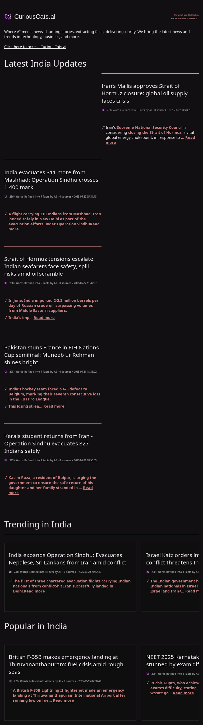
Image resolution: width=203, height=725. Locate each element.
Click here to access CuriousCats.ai (35, 46)
